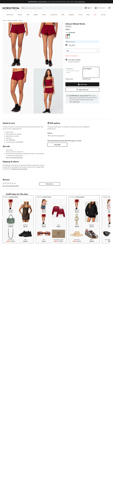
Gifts (88, 15)
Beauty (36, 15)
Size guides (72, 45)
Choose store (69, 79)
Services (103, 15)
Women (20, 15)
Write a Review (49, 184)
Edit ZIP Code (86, 79)
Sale (95, 15)
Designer (71, 15)
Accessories (53, 15)
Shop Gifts (57, 145)
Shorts (20, 20)
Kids (63, 15)
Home (80, 15)
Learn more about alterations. (14, 157)
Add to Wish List (83, 90)
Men (28, 15)
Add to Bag (83, 84)
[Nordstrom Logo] (11, 8)
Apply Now (81, 2)
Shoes (44, 15)
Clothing (15, 20)
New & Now (10, 15)
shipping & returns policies (19, 169)
